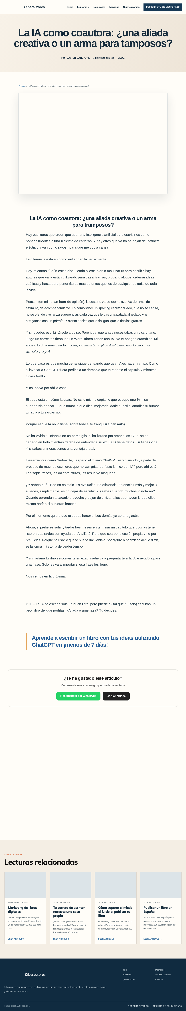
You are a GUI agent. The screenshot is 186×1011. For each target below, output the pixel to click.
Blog (121, 58)
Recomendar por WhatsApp (78, 695)
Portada (22, 86)
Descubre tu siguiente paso (163, 7)
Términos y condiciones (167, 1006)
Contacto (158, 979)
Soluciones (99, 7)
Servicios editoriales (163, 974)
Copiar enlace (116, 696)
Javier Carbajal (78, 58)
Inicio (70, 7)
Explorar (83, 7)
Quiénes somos (131, 7)
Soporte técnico (138, 1006)
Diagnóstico (159, 970)
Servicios (114, 7)
